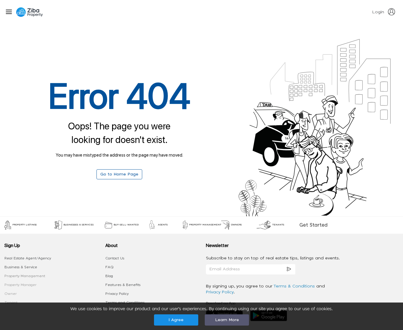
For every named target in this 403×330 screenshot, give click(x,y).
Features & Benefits (122, 285)
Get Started (313, 225)
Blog (109, 276)
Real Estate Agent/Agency (27, 258)
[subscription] (288, 269)
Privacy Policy (117, 293)
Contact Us (114, 258)
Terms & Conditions (294, 286)
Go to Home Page (119, 174)
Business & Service (20, 267)
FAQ (109, 267)
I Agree (176, 320)
